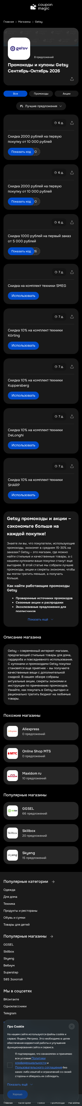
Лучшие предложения (41, 106)
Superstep (10, 972)
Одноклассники (14, 1006)
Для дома (10, 897)
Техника (9, 904)
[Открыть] (72, 79)
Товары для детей (16, 924)
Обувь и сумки (14, 918)
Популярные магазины (25, 936)
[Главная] (41, 7)
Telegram (9, 1013)
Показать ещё (38, 619)
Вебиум (9, 965)
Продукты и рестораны (20, 911)
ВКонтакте (11, 999)
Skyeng (8, 958)
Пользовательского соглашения (38, 1067)
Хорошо (17, 1094)
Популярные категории (26, 881)
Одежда (9, 890)
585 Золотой (13, 979)
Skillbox (8, 951)
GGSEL (8, 944)
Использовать (23, 295)
